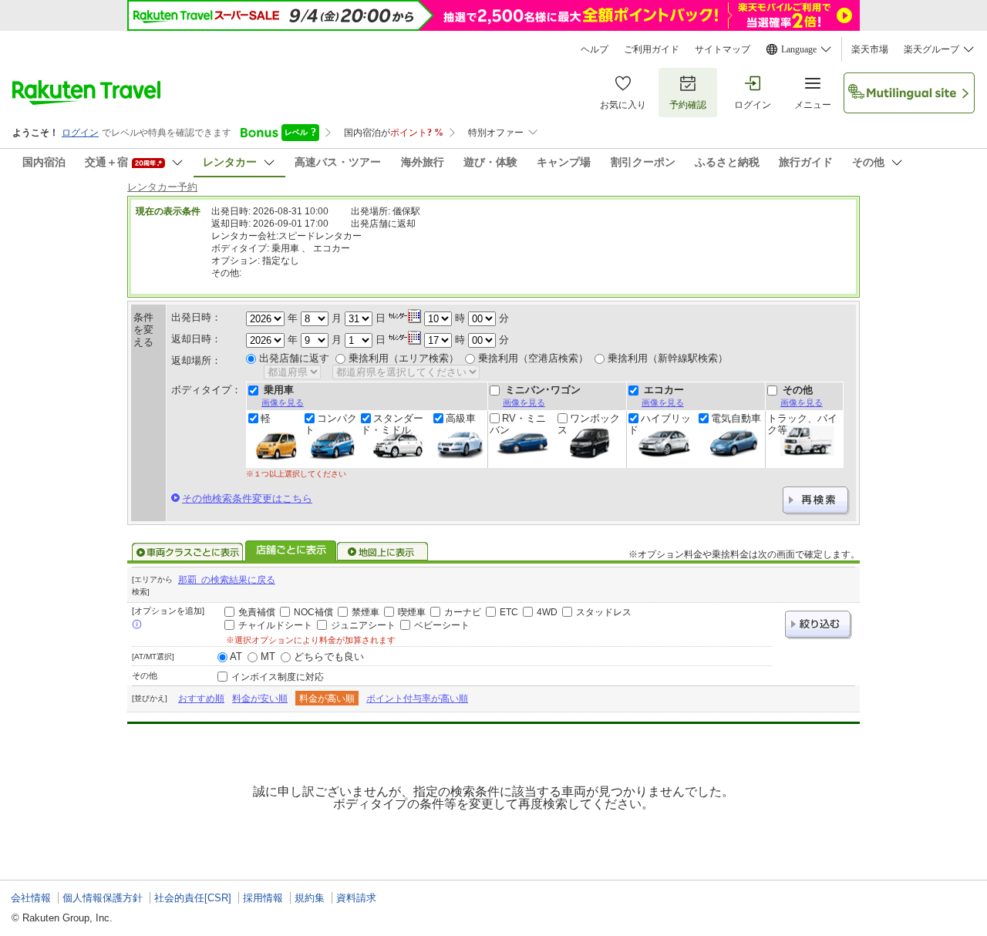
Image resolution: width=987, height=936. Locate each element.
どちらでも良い (329, 656)
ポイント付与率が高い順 (417, 698)
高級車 (461, 418)
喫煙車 (412, 612)
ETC (509, 612)
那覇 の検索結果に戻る (226, 579)
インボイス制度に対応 (277, 677)
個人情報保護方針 (102, 898)
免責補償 (256, 612)
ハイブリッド (659, 424)
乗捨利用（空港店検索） (533, 358)
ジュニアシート (363, 625)
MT (268, 656)
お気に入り (623, 104)
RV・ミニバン (518, 424)
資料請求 (356, 898)
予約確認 (687, 104)
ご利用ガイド (651, 49)
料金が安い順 (260, 698)
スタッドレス (604, 612)
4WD (547, 612)
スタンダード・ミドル (392, 424)
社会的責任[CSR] (192, 898)
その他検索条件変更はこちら (247, 498)
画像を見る (282, 402)
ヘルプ (594, 49)
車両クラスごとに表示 (187, 552)
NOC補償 (313, 612)
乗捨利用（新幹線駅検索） (668, 358)
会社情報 (31, 898)
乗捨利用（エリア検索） (404, 358)
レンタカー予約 (162, 187)
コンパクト (331, 424)
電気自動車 (736, 418)
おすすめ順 (201, 698)
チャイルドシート (275, 625)
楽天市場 (869, 49)
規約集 (310, 898)
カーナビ (462, 612)
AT (236, 656)
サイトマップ (722, 49)
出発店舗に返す (294, 358)
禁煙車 (365, 612)
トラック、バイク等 (802, 424)
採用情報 (263, 898)
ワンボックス (589, 424)
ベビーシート (442, 625)
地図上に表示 (383, 552)
